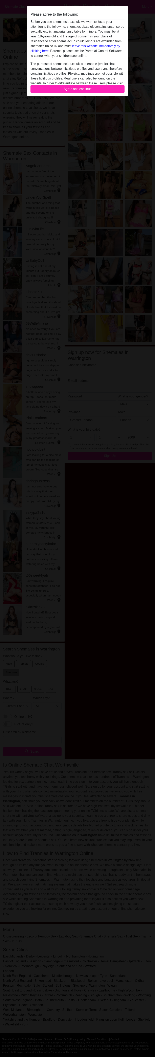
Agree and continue (78, 89)
